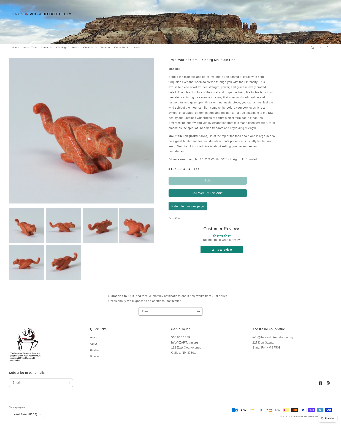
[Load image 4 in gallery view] (136, 225)
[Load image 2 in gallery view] (63, 225)
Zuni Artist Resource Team (300, 417)
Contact (94, 350)
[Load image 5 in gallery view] (26, 262)
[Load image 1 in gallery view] (26, 225)
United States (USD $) (25, 414)
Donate (94, 356)
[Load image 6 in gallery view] (63, 262)
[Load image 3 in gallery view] (100, 225)
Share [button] (176, 217)
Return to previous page (187, 206)
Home (93, 337)
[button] (312, 48)
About (93, 343)
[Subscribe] (198, 311)
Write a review (222, 249)
